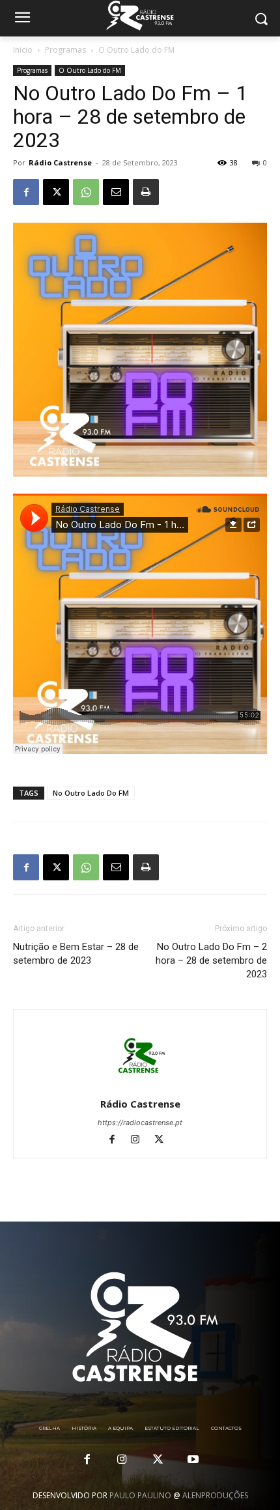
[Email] (116, 192)
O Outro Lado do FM (136, 49)
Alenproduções (215, 1495)
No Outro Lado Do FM (91, 793)
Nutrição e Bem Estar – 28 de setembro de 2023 (76, 953)
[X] (56, 192)
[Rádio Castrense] (140, 16)
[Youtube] (192, 1460)
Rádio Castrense (60, 162)
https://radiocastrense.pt (140, 1122)
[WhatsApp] (86, 192)
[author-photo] (140, 1085)
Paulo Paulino (140, 1495)
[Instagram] (141, 1140)
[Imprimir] (146, 192)
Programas (65, 49)
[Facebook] (26, 192)
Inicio (23, 49)
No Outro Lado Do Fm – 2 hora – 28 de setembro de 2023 (211, 960)
